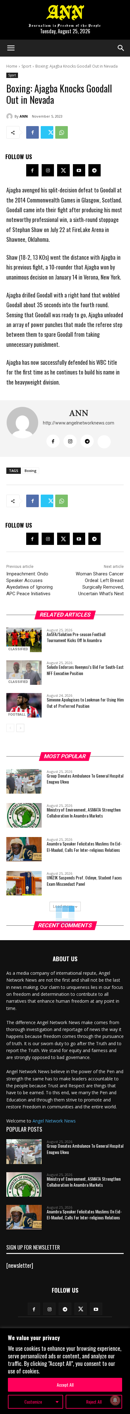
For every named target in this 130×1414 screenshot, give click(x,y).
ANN (24, 116)
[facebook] (53, 441)
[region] (65, 1371)
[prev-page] (10, 728)
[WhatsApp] (61, 132)
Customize (33, 1401)
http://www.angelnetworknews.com (78, 422)
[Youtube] (79, 170)
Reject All (94, 1401)
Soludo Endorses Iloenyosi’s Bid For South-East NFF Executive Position (85, 669)
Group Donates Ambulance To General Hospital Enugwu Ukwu (85, 778)
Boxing (31, 470)
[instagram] (70, 441)
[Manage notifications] (115, 1400)
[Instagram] (48, 170)
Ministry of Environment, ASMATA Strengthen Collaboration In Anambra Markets (84, 812)
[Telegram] (94, 170)
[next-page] (20, 728)
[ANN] (10, 116)
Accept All (65, 1384)
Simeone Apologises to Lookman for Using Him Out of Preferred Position (85, 702)
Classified (18, 649)
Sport (26, 66)
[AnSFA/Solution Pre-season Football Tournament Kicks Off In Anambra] (24, 640)
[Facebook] (32, 132)
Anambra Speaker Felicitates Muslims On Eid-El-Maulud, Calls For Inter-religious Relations (84, 846)
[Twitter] (47, 132)
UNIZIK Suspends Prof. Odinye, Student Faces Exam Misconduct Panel (84, 880)
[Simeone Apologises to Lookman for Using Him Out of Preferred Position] (24, 705)
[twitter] (104, 441)
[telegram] (87, 441)
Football (17, 715)
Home (11, 66)
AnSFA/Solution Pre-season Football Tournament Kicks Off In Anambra (76, 637)
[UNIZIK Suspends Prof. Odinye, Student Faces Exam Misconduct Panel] (24, 883)
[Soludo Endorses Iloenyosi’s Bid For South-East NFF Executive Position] (24, 672)
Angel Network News (54, 1121)
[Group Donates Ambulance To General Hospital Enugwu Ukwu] (24, 781)
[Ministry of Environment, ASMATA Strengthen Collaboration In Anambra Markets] (24, 815)
